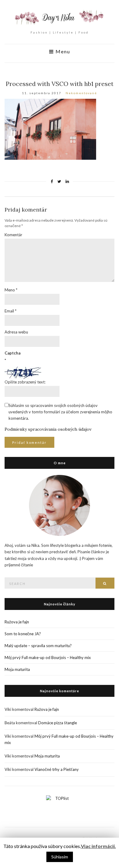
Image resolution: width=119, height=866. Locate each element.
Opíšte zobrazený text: (25, 382)
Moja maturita (17, 669)
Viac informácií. (98, 846)
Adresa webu (16, 332)
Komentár (13, 234)
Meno (11, 289)
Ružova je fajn (17, 621)
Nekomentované (81, 93)
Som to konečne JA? (23, 633)
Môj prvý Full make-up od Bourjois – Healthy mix (48, 657)
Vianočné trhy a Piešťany (56, 769)
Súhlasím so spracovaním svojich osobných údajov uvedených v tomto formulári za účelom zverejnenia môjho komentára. (60, 412)
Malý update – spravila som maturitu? (38, 645)
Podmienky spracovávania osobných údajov (48, 429)
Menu (62, 51)
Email (10, 310)
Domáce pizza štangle (57, 722)
